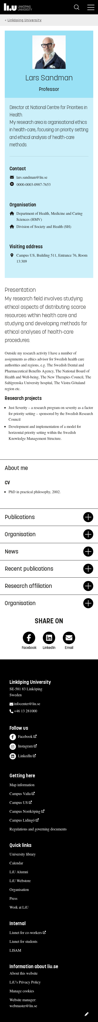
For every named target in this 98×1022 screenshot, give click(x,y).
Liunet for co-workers (26, 932)
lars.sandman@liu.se (31, 177)
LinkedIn (25, 755)
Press (13, 898)
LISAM (15, 950)
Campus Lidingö (22, 820)
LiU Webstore (20, 880)
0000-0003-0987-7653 (34, 184)
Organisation (19, 889)
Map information (22, 784)
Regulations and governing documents (38, 828)
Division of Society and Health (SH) (43, 226)
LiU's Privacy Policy (25, 981)
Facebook (25, 736)
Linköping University (25, 20)
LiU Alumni (19, 871)
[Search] (76, 7)
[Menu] (91, 7)
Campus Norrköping (25, 811)
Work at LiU (19, 907)
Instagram (25, 745)
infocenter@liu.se (27, 703)
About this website (24, 973)
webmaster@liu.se (23, 1005)
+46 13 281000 (25, 710)
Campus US (19, 802)
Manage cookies (22, 990)
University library (23, 853)
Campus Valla (20, 793)
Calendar (16, 862)
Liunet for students (23, 941)
